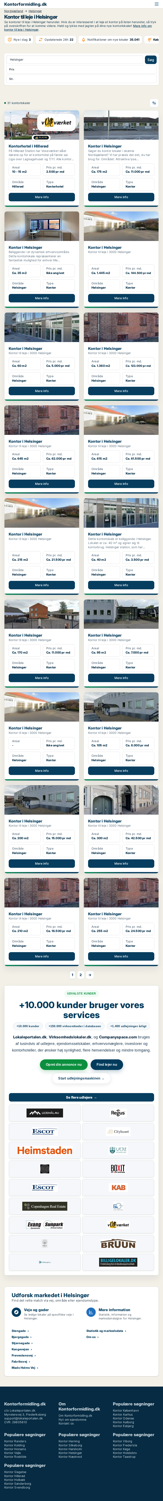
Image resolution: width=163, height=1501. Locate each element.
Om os (91, 1337)
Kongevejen (20, 1349)
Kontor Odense (123, 1418)
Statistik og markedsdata (104, 1331)
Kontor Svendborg (17, 1487)
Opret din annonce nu (64, 1064)
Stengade (19, 1331)
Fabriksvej (19, 1361)
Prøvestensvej (22, 1355)
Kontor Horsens (15, 1449)
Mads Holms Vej (23, 1367)
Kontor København (126, 1410)
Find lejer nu (107, 1064)
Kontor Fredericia (125, 1445)
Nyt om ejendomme (72, 1419)
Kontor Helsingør (70, 1453)
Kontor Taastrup (124, 1456)
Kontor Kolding (14, 1445)
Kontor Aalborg (123, 1422)
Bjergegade (20, 1337)
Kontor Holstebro (125, 1453)
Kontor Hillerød (14, 1476)
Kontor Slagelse (15, 1472)
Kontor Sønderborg (17, 1483)
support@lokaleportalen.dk (23, 1418)
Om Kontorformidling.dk (75, 1415)
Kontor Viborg (122, 1441)
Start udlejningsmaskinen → (81, 1078)
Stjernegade (21, 1343)
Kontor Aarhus (123, 1414)
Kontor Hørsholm (70, 1449)
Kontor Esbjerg (123, 1426)
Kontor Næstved (70, 1456)
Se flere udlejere (81, 1097)
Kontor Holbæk (14, 1480)
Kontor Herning (69, 1441)
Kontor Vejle (12, 1453)
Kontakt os (66, 1423)
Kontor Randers (15, 1441)
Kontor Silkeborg (70, 1445)
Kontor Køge (121, 1449)
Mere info (42, 197)
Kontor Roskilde (15, 1456)
